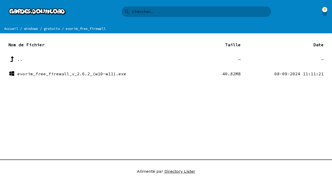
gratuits (52, 28)
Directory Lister (179, 171)
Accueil (11, 28)
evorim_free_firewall (85, 28)
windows (31, 28)
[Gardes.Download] (37, 11)
